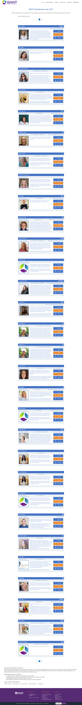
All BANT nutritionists (8, 683)
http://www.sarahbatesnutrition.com (56, 389)
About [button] (43, 2)
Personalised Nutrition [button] (49, 2)
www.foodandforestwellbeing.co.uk (56, 134)
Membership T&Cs (58, 696)
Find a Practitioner (58, 694)
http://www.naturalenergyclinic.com (56, 240)
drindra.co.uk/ (60, 516)
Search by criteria (16, 683)
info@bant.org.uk (33, 694)
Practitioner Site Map (58, 699)
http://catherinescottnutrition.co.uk (56, 219)
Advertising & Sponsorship (46, 694)
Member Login (57, 698)
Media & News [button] (69, 2)
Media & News (44, 695)
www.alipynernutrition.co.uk (57, 601)
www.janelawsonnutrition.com (57, 28)
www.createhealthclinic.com (57, 113)
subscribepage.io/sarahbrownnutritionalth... (55, 304)
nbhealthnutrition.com (59, 431)
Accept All (64, 703)
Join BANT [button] (56, 2)
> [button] (41, 19)
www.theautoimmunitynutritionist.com (56, 283)
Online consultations (23, 683)
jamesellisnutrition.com (58, 198)
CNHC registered (40, 683)
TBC (62, 325)
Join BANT (57, 695)
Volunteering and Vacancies (46, 699)
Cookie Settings (58, 703)
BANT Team (44, 696)
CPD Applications (45, 698)
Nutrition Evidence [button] (63, 2)
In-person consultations (32, 683)
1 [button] (39, 19)
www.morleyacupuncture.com (57, 410)
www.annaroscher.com (58, 368)
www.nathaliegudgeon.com (57, 538)
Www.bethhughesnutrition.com (57, 623)
